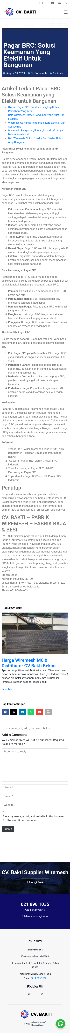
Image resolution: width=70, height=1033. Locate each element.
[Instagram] (28, 994)
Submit (8, 829)
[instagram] (66, 3)
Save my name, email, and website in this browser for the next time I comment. (33, 818)
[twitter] (39, 3)
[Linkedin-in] (42, 994)
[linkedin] (59, 3)
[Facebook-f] (35, 994)
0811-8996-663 (39, 978)
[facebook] (46, 3)
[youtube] (52, 3)
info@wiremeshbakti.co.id (38, 974)
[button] (6, 652)
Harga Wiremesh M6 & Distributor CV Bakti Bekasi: (30, 663)
